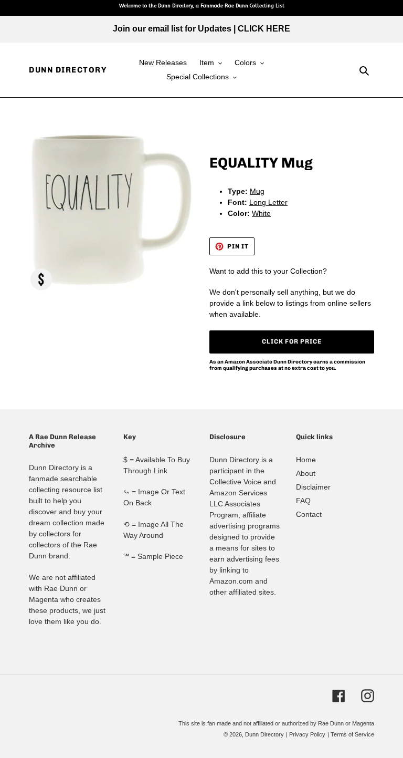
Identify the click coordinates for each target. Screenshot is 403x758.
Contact (309, 514)
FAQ (303, 500)
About (305, 473)
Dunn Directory (68, 70)
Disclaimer (313, 487)
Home (306, 459)
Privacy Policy (307, 734)
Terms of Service (352, 734)
